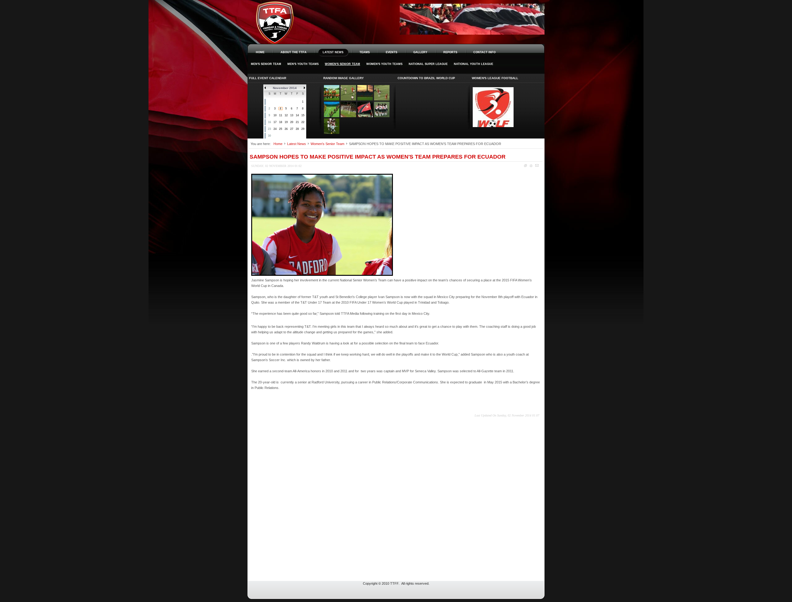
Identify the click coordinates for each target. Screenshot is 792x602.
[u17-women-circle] (382, 116)
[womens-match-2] (348, 99)
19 (286, 122)
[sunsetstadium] (365, 99)
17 (275, 122)
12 (286, 115)
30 (269, 135)
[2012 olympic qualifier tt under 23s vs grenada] (331, 99)
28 (297, 128)
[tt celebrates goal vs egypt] (331, 132)
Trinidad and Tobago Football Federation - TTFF (291, 16)
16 (269, 122)
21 (297, 122)
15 (302, 115)
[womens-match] (382, 99)
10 (275, 115)
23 (269, 128)
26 (286, 128)
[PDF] (525, 166)
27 (291, 128)
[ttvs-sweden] (331, 116)
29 (302, 128)
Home (277, 144)
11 (280, 115)
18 (280, 122)
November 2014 (285, 88)
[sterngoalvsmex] (348, 116)
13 (291, 115)
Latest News (296, 144)
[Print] (531, 166)
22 (302, 122)
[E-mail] (537, 165)
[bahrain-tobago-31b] (365, 116)
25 (280, 128)
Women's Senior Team (327, 144)
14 (297, 115)
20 (291, 122)
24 (275, 128)
